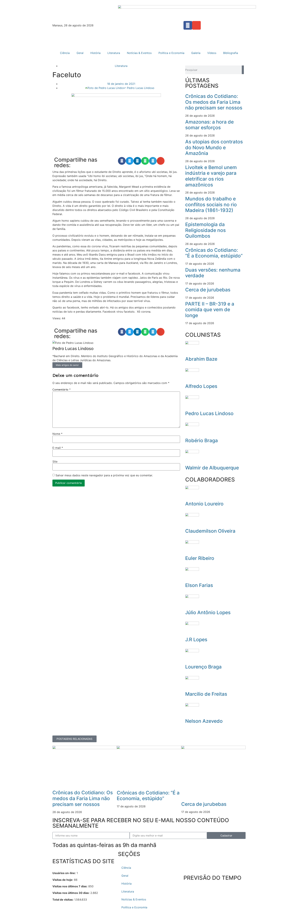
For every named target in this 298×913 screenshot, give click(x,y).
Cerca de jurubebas (207, 290)
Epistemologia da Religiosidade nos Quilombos (205, 230)
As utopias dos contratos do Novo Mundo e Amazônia (214, 147)
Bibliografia (230, 53)
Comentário (61, 389)
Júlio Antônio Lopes (208, 612)
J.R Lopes (196, 639)
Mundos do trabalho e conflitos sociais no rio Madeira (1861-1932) (211, 204)
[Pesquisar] (243, 69)
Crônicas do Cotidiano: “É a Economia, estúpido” (214, 253)
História (95, 53)
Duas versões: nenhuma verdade (212, 273)
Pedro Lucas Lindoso (209, 413)
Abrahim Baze (201, 359)
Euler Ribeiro (199, 558)
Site (54, 461)
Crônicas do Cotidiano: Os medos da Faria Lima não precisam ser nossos (213, 102)
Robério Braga (201, 440)
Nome (57, 433)
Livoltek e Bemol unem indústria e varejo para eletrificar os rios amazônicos (211, 176)
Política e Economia (171, 53)
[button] (122, 161)
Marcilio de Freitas (206, 694)
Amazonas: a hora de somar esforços (209, 125)
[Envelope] (196, 25)
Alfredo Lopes (201, 386)
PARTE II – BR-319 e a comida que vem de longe (209, 309)
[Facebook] (187, 25)
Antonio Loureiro (204, 504)
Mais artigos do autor (67, 365)
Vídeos (211, 53)
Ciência (65, 53)
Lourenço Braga (203, 667)
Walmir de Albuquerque (212, 468)
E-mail (57, 447)
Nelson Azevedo (204, 721)
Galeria (195, 53)
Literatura (113, 53)
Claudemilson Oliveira (210, 531)
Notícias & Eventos (139, 53)
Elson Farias (199, 585)
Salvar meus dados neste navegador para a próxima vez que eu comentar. (104, 475)
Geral (80, 53)
